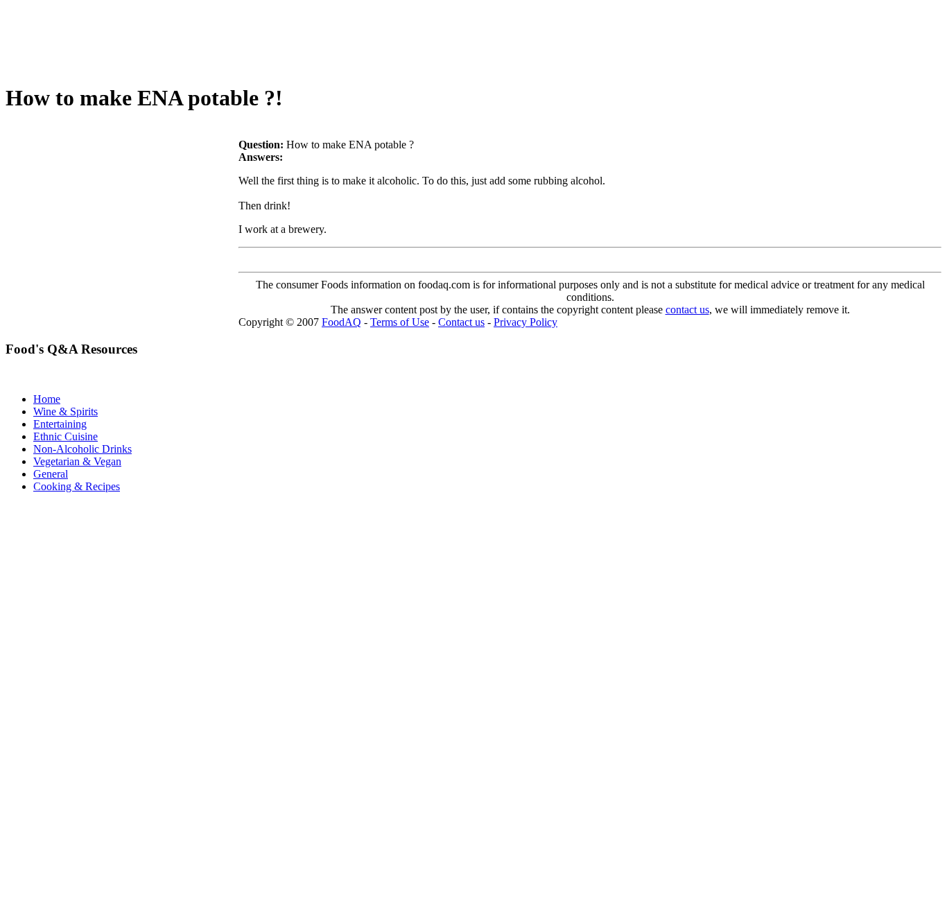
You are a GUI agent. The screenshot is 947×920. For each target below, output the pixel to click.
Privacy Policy (525, 322)
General (50, 474)
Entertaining (60, 424)
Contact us (461, 322)
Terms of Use (399, 322)
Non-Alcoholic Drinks (82, 449)
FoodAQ (341, 322)
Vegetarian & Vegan (77, 461)
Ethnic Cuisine (65, 436)
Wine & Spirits (65, 411)
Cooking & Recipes (76, 486)
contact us (687, 309)
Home (46, 399)
